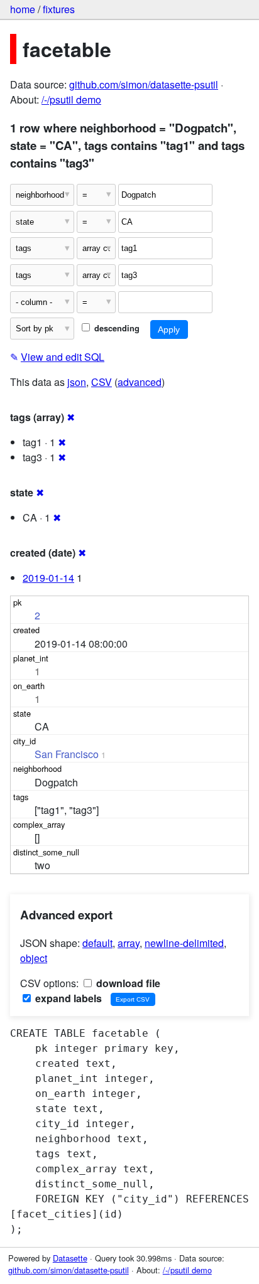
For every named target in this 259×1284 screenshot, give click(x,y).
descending (116, 328)
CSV (101, 382)
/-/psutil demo (71, 99)
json (76, 382)
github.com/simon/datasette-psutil (143, 84)
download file (127, 983)
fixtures (59, 9)
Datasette (70, 1258)
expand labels (67, 998)
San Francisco (67, 754)
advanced (140, 382)
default (97, 943)
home (22, 9)
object (33, 958)
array (129, 943)
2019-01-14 (48, 577)
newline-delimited (184, 943)
